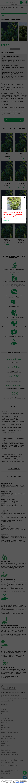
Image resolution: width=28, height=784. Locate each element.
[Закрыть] (25, 198)
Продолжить (20, 782)
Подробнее (6, 220)
